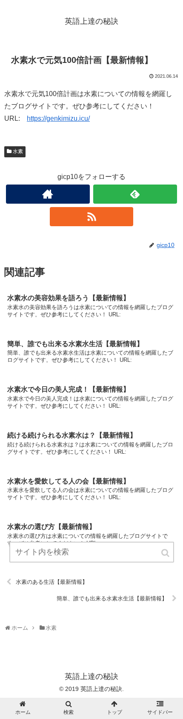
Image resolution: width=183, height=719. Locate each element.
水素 (18, 151)
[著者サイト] (48, 194)
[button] (166, 553)
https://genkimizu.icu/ (58, 118)
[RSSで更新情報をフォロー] (92, 216)
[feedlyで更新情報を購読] (135, 194)
